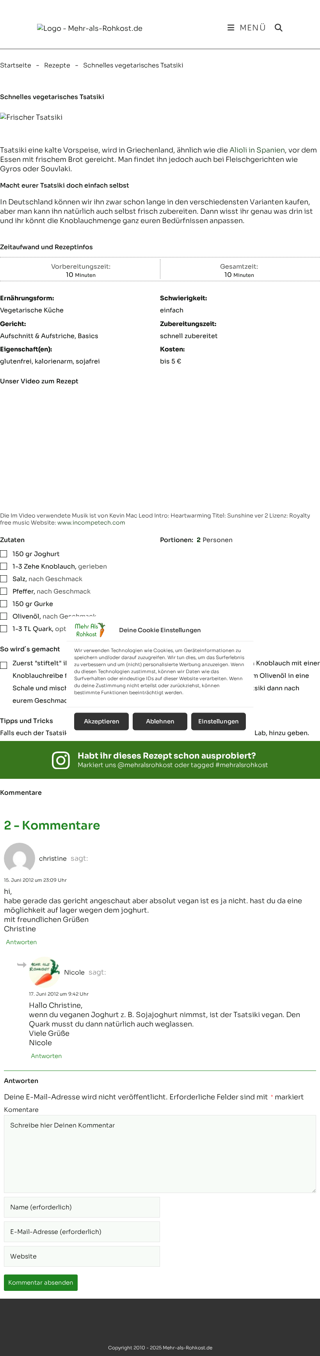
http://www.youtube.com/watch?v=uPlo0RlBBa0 (58, 393)
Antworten (21, 942)
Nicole (74, 972)
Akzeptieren (101, 721)
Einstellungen (218, 721)
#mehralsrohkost (241, 765)
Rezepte (57, 65)
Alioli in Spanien (257, 150)
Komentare (21, 1110)
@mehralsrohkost (145, 765)
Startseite (15, 65)
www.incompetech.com (91, 522)
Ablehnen (160, 721)
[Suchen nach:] (276, 28)
